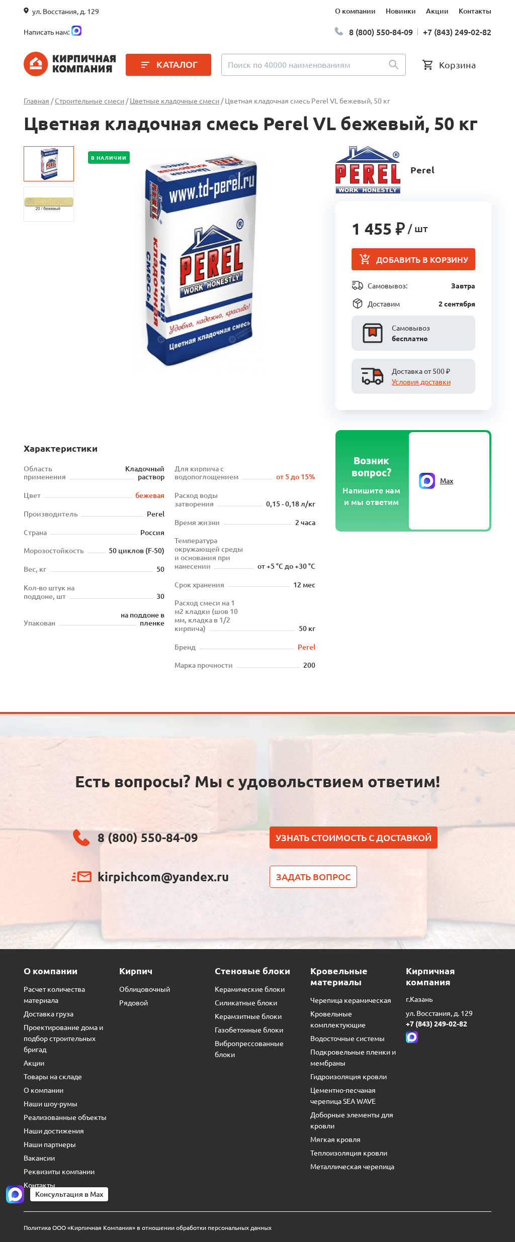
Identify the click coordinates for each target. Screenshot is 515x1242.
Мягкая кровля (335, 1139)
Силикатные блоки (246, 1002)
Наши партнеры (50, 1144)
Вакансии (39, 1157)
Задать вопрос (313, 876)
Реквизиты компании (59, 1171)
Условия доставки (421, 381)
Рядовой (133, 1002)
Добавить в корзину (422, 259)
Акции (437, 11)
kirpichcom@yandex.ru (163, 876)
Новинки (401, 11)
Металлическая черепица (352, 1166)
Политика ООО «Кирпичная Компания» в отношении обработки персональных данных (148, 1227)
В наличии (109, 157)
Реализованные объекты (65, 1116)
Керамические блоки (250, 988)
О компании (355, 11)
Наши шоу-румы (50, 1103)
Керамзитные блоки (248, 1015)
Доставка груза (48, 1013)
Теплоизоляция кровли (348, 1152)
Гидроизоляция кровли (348, 1076)
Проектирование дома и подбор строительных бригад (63, 1038)
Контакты (475, 11)
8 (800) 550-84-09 (381, 31)
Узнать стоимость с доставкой (354, 837)
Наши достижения (54, 1130)
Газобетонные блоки (249, 1029)
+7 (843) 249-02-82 (457, 31)
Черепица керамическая (350, 999)
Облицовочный (144, 988)
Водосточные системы (347, 1038)
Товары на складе (53, 1076)
